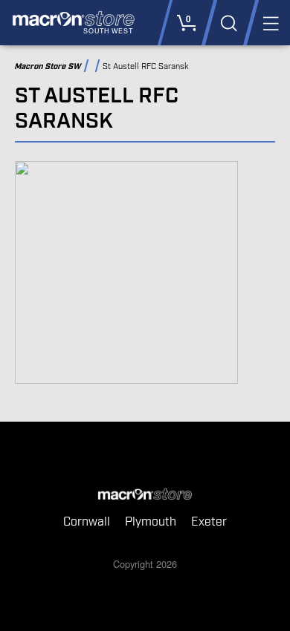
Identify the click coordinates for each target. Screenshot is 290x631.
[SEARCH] (227, 22)
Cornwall (86, 522)
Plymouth (150, 522)
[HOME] (145, 495)
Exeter (209, 522)
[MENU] (269, 22)
